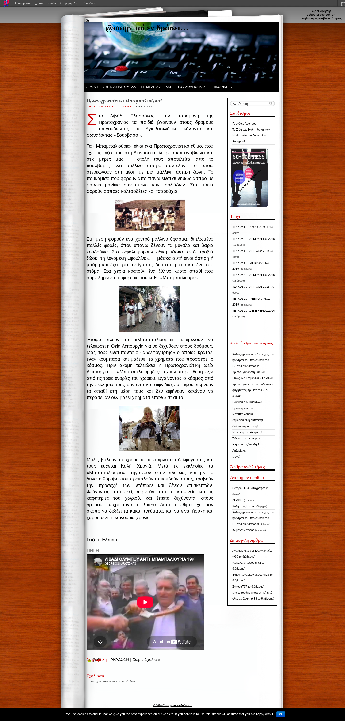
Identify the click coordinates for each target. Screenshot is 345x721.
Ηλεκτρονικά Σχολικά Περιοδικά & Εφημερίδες (46, 3)
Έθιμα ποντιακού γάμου (247, 438)
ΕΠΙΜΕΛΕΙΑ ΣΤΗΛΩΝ (156, 87)
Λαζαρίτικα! (239, 450)
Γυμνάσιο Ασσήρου (244, 123)
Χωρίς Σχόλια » (146, 659)
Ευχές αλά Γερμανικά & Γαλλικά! (252, 378)
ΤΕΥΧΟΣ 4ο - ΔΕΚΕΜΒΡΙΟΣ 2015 (253, 274)
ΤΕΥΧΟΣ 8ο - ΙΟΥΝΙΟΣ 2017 (250, 227)
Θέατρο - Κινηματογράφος (248, 488)
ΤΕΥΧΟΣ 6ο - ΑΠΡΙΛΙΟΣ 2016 (251, 251)
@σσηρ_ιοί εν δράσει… (146, 27)
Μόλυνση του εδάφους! (247, 432)
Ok (281, 714)
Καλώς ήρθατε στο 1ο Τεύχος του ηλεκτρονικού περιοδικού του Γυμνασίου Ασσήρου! (253, 518)
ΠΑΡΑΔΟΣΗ (118, 659)
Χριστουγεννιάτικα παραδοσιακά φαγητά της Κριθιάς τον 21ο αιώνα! (252, 390)
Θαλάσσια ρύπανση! (245, 426)
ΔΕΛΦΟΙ (237, 500)
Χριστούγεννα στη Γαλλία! (248, 372)
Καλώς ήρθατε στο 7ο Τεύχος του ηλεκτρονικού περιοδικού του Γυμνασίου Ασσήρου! (253, 360)
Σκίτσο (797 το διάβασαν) (248, 586)
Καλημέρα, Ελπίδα (244, 506)
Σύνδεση (90, 3)
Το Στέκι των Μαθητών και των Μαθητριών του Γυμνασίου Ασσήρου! (251, 135)
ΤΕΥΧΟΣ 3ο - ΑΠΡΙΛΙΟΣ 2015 (251, 286)
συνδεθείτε (128, 681)
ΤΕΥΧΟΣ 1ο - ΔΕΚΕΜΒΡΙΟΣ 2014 (253, 310)
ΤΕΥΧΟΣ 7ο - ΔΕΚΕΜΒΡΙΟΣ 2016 (253, 239)
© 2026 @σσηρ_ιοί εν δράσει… (172, 705)
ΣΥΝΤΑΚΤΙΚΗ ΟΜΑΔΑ (119, 87)
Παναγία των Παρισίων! (247, 402)
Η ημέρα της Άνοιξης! (245, 444)
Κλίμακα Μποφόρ (243, 530)
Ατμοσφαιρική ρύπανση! (247, 420)
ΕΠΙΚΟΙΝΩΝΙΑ (221, 87)
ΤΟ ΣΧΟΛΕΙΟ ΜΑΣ (191, 87)
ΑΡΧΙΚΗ (92, 87)
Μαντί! (236, 456)
